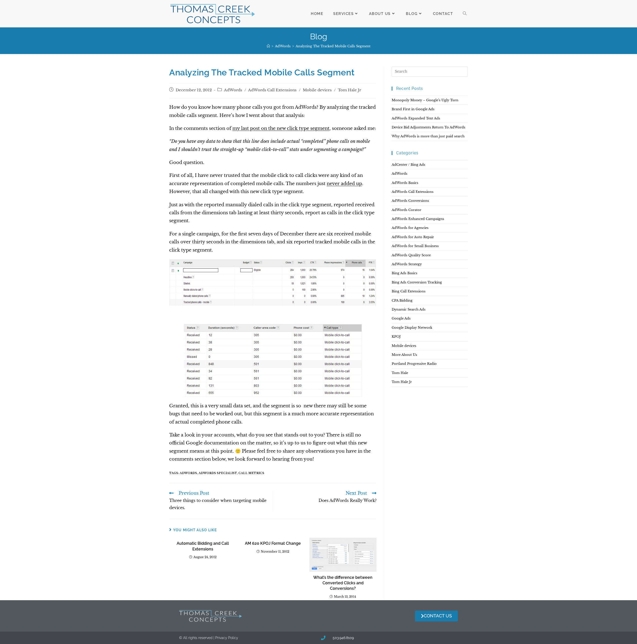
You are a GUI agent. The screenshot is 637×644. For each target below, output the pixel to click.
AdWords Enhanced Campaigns (418, 219)
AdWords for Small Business (415, 246)
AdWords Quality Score (411, 255)
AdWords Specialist (218, 473)
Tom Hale (400, 373)
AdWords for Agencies (410, 228)
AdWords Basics (405, 183)
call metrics (251, 473)
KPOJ (396, 336)
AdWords (233, 90)
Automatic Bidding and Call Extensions (203, 546)
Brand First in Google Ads (413, 109)
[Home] (268, 46)
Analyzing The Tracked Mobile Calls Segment (333, 46)
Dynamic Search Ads (408, 309)
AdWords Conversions (410, 201)
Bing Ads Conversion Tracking (417, 282)
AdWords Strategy (407, 264)
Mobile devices (317, 90)
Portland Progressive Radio (414, 364)
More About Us (404, 355)
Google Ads (401, 318)
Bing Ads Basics (404, 273)
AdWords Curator (406, 210)
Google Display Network (412, 327)
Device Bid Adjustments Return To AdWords (428, 127)
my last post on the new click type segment (280, 128)
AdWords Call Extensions (272, 90)
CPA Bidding (402, 300)
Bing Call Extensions (408, 291)
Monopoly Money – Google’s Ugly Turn (425, 100)
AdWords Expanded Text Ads (416, 118)
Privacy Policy (226, 638)
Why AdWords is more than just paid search (428, 136)
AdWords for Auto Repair (413, 237)
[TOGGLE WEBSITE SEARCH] (465, 13)
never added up (344, 183)
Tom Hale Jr (349, 90)
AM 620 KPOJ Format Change (273, 543)
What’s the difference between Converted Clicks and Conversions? (342, 583)
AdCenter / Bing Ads (408, 164)
